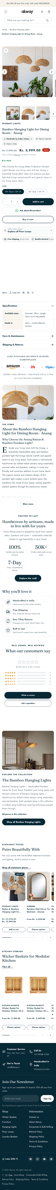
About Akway (35, 1122)
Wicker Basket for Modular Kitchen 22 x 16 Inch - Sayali (37, 1010)
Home (4, 29)
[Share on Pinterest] (28, 292)
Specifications (9, 305)
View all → (7, 966)
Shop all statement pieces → (16, 867)
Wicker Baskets (9, 1117)
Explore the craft (28, 578)
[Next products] (50, 937)
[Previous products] (43, 937)
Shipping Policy (36, 1136)
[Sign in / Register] (42, 12)
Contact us (34, 1117)
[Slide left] (4, 72)
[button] (6, 12)
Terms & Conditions (38, 1141)
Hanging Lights (9, 1126)
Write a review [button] (28, 695)
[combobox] (28, 20)
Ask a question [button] (28, 703)
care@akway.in (13, 1067)
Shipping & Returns (12, 344)
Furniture (6, 1122)
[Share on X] (32, 292)
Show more (28, 503)
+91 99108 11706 (41, 1054)
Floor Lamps (8, 1131)
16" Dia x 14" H (36, 191)
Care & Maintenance (13, 336)
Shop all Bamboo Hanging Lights (24, 821)
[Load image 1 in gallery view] (13, 113)
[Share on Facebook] (23, 292)
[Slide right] (51, 72)
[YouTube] (44, 1159)
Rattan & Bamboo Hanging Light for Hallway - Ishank (10, 911)
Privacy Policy (35, 1146)
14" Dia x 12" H (13, 191)
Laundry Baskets (9, 1136)
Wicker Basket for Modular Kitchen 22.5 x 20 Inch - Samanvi (13, 1010)
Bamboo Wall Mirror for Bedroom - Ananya (38, 911)
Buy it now (28, 219)
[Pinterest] (51, 1159)
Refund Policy (35, 1131)
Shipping (16, 155)
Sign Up (47, 1098)
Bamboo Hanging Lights (20, 29)
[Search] (47, 20)
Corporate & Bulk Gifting (41, 1126)
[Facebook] (30, 1159)
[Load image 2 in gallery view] (28, 113)
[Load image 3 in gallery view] (43, 113)
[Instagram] (37, 1159)
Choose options (38, 929)
